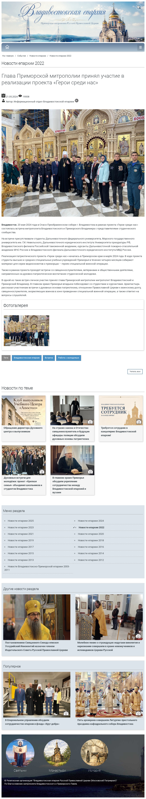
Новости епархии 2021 (21, 533)
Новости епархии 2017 (21, 546)
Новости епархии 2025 (21, 520)
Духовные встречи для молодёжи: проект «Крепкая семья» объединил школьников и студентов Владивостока (23, 483)
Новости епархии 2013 (21, 560)
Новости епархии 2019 (21, 540)
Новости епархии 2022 (60, 56)
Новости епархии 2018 (91, 540)
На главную (8, 56)
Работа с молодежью (68, 358)
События (21, 56)
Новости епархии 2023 (21, 527)
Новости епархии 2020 (91, 533)
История (94, 770)
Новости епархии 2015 (21, 553)
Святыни (20, 770)
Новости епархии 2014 (91, 553)
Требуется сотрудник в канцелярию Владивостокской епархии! (118, 431)
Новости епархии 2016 (91, 546)
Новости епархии (37, 56)
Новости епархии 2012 (91, 560)
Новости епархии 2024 (91, 520)
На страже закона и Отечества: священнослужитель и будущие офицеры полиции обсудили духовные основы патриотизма (71, 433)
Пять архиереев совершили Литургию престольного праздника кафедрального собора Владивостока (107, 722)
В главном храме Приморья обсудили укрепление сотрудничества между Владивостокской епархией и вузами (69, 485)
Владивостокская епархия (27, 358)
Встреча (49, 358)
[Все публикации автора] (77, 101)
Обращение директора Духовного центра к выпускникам (23, 429)
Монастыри (57, 770)
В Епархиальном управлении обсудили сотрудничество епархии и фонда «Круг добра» (32, 722)
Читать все (135, 371)
